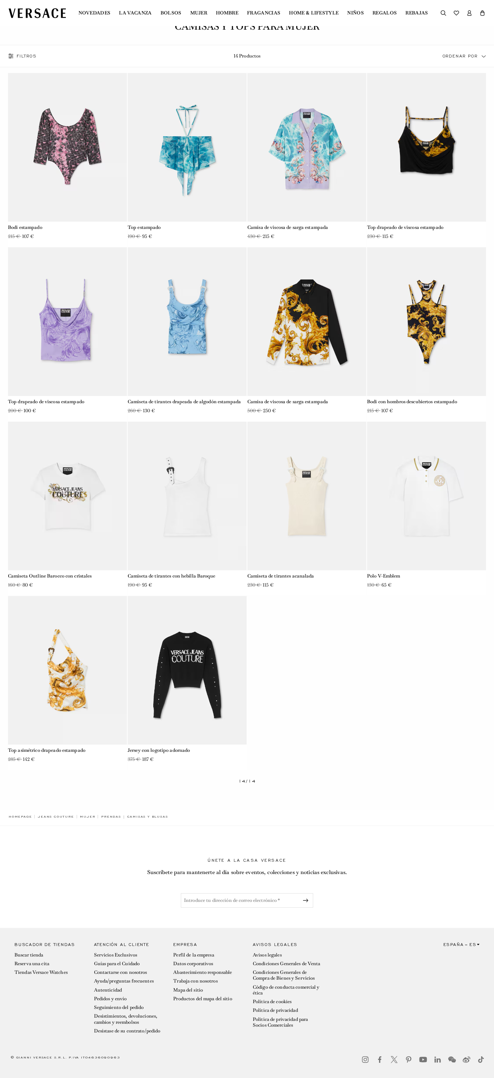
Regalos (384, 13)
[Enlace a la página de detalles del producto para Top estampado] (187, 147)
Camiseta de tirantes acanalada (280, 576)
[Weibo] (466, 1059)
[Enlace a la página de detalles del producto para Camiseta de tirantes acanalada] (306, 496)
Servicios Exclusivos (115, 955)
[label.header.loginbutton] (469, 13)
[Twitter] (394, 1059)
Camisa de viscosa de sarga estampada (287, 227)
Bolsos (171, 13)
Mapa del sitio (188, 990)
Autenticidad (108, 990)
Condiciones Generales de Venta (286, 963)
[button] (482, 13)
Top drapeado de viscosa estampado (405, 227)
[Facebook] (379, 1059)
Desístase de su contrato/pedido (127, 1031)
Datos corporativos (193, 963)
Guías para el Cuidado (117, 963)
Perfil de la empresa (193, 955)
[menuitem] (94, 13)
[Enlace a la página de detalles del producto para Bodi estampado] (67, 147)
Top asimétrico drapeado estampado (46, 750)
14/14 (247, 781)
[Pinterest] (408, 1059)
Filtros (27, 56)
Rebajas (416, 13)
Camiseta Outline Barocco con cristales (50, 576)
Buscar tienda (28, 955)
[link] (20, 816)
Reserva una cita (31, 963)
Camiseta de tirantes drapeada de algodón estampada (184, 402)
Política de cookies (272, 1001)
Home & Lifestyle (313, 13)
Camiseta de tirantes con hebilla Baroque (171, 576)
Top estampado (144, 227)
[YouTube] (423, 1059)
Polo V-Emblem (383, 576)
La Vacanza (135, 13)
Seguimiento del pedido (119, 1007)
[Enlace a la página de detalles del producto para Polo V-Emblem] (426, 496)
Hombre (227, 13)
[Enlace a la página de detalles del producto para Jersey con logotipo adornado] (187, 670)
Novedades (94, 13)
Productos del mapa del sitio (202, 999)
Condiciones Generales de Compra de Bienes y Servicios (284, 975)
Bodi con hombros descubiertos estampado (412, 402)
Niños (355, 13)
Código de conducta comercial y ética (286, 990)
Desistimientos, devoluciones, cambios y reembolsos (125, 1019)
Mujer (199, 13)
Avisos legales (267, 955)
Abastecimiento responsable (202, 972)
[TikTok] (481, 1059)
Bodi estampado (25, 227)
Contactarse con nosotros (120, 972)
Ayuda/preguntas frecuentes (124, 981)
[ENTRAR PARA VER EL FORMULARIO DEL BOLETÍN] (307, 900)
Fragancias (263, 13)
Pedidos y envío (110, 999)
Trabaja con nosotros (195, 981)
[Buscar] (443, 13)
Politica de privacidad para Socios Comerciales (280, 1022)
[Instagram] (365, 1059)
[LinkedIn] (437, 1059)
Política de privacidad (275, 1010)
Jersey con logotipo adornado (159, 750)
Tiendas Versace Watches (41, 972)
